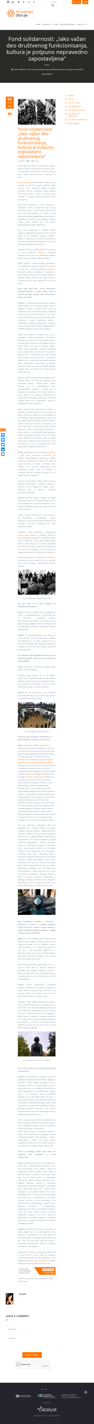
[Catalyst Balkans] (18, 2)
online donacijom (40, 1261)
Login (85, 2)
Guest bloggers (73, 123)
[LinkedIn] (3, 449)
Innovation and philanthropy (73, 115)
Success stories (74, 103)
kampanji (50, 269)
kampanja (21, 255)
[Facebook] (3, 435)
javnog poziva (23, 535)
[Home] (21, 13)
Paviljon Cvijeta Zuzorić (35, 777)
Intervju (36, 161)
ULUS (46, 266)
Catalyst (71, 95)
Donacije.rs (41, 252)
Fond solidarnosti (24, 182)
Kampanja (21, 557)
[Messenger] (3, 440)
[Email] (3, 454)
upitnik (50, 635)
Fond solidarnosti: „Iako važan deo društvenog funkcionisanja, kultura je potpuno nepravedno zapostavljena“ (36, 142)
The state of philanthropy (77, 119)
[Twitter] (3, 444)
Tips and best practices (76, 110)
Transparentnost (74, 106)
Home (47, 65)
